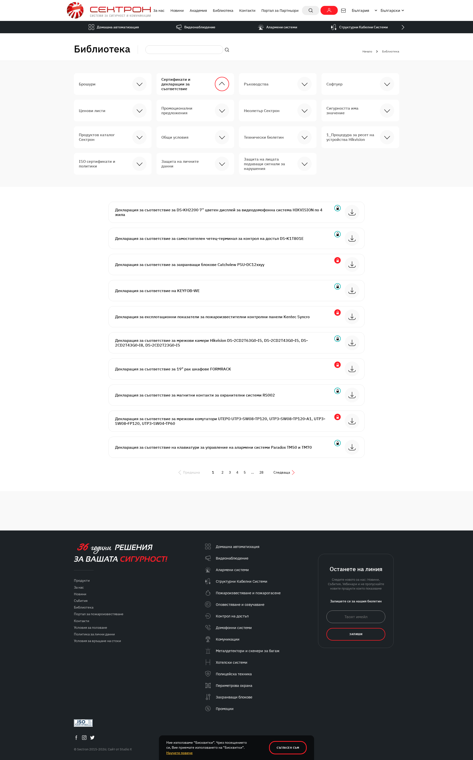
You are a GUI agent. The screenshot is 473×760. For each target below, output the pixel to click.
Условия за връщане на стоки (97, 641)
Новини (177, 10)
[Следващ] (402, 27)
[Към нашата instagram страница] (84, 737)
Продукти (82, 580)
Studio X (126, 749)
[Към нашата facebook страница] (76, 737)
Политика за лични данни (94, 634)
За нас (159, 10)
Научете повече (179, 753)
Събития (80, 600)
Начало (367, 51)
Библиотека (223, 10)
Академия (198, 10)
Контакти (247, 10)
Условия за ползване (90, 627)
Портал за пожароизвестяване (98, 614)
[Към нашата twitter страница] (92, 737)
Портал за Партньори (280, 10)
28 (261, 472)
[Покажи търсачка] (310, 10)
